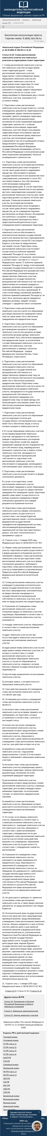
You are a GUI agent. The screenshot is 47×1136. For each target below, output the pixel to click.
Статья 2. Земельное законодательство (21, 1011)
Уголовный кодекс (11, 1040)
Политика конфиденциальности (23, 1131)
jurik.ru (42, 41)
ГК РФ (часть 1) (9, 1044)
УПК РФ (6, 1092)
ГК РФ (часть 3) (9, 1051)
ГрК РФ (6, 1082)
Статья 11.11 (36, 991)
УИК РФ (6, 1089)
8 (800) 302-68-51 (32, 38)
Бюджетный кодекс (11, 1096)
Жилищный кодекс (11, 1068)
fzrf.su (23, 1134)
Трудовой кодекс (10, 1037)
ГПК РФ (6, 1061)
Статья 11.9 (10, 991)
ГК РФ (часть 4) (9, 1054)
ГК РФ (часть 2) (9, 1047)
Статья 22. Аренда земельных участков (21, 1015)
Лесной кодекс (9, 1110)
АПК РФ (6, 1078)
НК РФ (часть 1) (10, 1072)
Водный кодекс (9, 1103)
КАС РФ (6, 1085)
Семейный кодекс (11, 1065)
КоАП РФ (7, 1058)
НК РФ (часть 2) (10, 1075)
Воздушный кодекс (11, 1099)
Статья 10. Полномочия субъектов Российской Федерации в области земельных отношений (19, 1004)
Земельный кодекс (11, 1106)
